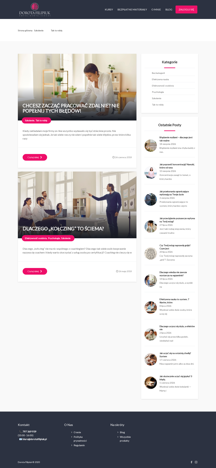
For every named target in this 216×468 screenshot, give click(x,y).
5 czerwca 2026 (167, 382)
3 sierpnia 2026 (167, 198)
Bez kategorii (158, 73)
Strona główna (25, 30)
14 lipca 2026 (166, 278)
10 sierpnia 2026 (168, 171)
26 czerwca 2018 (123, 157)
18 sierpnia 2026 (168, 144)
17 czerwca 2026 (168, 359)
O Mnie (156, 9)
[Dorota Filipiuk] (35, 9)
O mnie (77, 432)
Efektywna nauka (160, 79)
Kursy (109, 9)
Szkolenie (38, 30)
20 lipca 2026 (166, 251)
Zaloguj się (186, 9)
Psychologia (158, 92)
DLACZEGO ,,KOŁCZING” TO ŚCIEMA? (63, 228)
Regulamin (79, 445)
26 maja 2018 (125, 271)
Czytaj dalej (33, 157)
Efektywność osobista (163, 85)
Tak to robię (56, 30)
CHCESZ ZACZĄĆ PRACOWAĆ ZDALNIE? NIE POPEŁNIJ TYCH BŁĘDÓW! (71, 108)
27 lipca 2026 (166, 225)
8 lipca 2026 (165, 306)
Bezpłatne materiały (132, 9)
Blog (168, 9)
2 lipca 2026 (165, 332)
